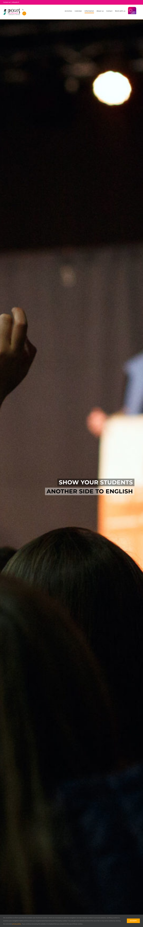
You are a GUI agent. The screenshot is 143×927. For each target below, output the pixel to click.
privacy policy (16, 924)
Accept (133, 921)
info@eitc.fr (15, 2)
